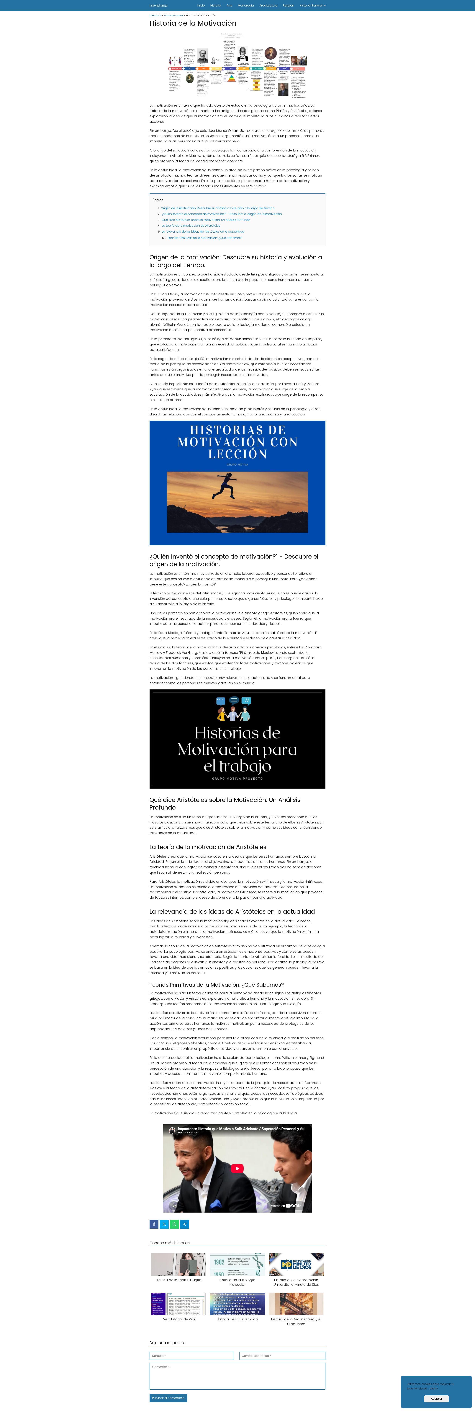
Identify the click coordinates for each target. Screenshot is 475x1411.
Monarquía (246, 5)
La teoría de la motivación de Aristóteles (191, 226)
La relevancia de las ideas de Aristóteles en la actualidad (203, 231)
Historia (215, 5)
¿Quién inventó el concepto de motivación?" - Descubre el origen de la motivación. (222, 214)
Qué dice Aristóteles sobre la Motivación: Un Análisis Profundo (206, 220)
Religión (288, 5)
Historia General (311, 5)
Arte (229, 5)
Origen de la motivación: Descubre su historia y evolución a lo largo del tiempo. (218, 208)
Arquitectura (268, 5)
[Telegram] (184, 1224)
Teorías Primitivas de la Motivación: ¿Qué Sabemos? (204, 238)
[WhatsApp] (174, 1224)
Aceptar (436, 1399)
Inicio (201, 5)
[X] (164, 1224)
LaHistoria (159, 5)
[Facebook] (154, 1224)
